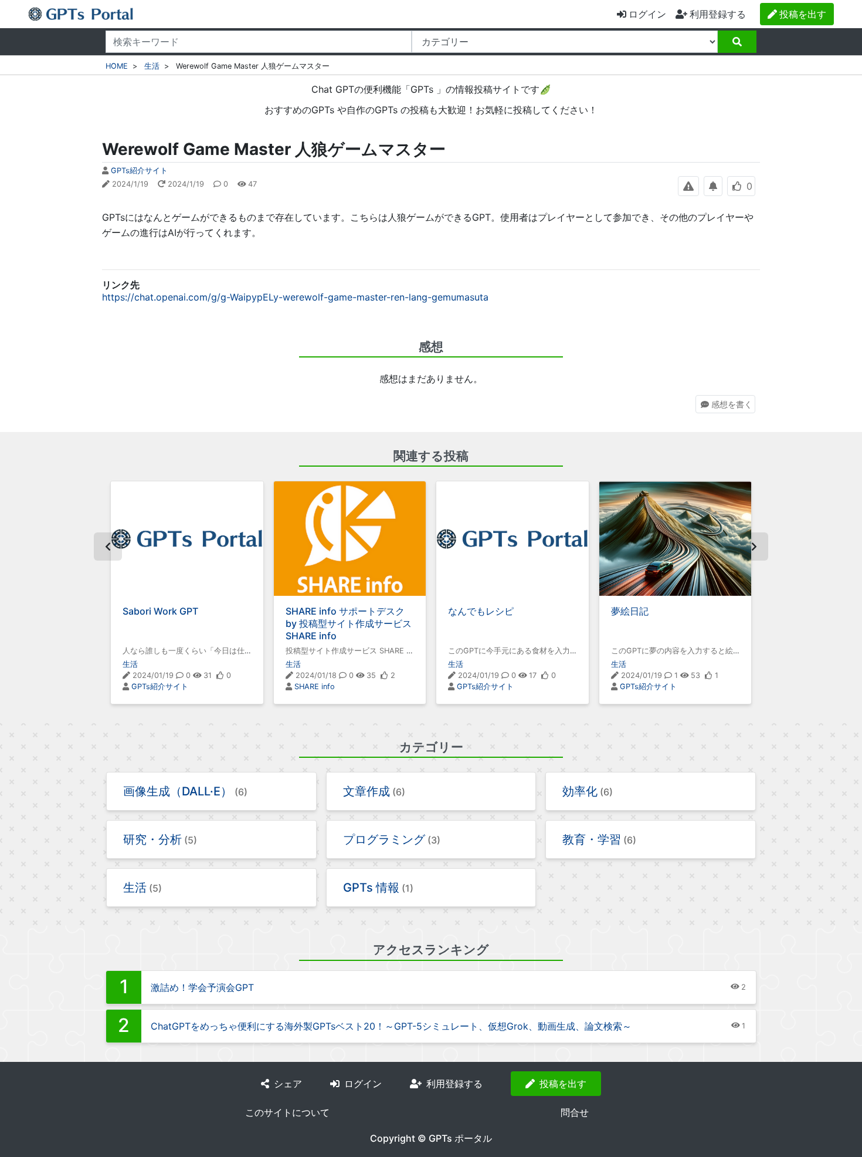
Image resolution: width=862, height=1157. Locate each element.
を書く (731, 404)
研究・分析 (152, 839)
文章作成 (366, 791)
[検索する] (737, 42)
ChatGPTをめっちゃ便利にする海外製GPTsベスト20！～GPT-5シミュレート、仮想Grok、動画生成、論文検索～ (391, 1026)
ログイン (647, 14)
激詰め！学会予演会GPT (202, 987)
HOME (117, 66)
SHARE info (314, 686)
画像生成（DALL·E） (177, 791)
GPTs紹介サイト (139, 170)
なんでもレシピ (481, 611)
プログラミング (384, 839)
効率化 (580, 791)
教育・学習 (591, 839)
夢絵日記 (630, 611)
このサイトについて (287, 1112)
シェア (288, 1083)
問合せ (575, 1112)
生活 (151, 66)
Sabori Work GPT (160, 611)
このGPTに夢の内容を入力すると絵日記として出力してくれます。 (672, 655)
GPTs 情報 (371, 888)
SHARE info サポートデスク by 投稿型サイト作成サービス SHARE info (349, 623)
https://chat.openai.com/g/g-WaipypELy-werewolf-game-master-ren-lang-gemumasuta (295, 297)
